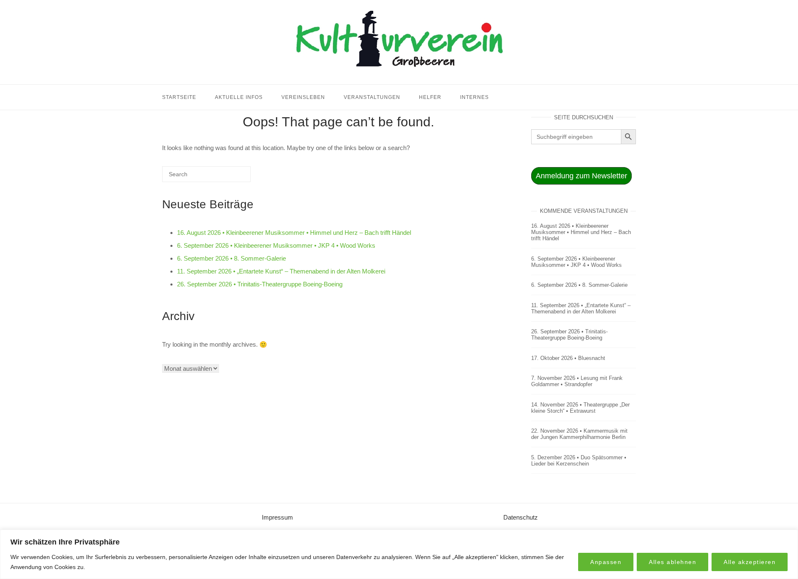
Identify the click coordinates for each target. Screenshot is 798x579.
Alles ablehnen (672, 562)
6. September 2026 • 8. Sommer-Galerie (231, 258)
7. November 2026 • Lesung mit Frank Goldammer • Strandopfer (577, 381)
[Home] (399, 74)
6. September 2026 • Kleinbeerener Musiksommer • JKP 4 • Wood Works (276, 245)
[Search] (232, 177)
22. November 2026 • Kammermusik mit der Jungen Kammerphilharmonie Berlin (579, 434)
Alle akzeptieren (750, 562)
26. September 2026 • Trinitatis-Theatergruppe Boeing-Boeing (259, 284)
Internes (474, 97)
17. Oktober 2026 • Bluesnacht (568, 358)
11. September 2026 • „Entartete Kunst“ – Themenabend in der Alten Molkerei (281, 271)
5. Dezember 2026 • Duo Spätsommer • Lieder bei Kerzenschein (578, 460)
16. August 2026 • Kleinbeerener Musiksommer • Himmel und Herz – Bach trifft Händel (294, 232)
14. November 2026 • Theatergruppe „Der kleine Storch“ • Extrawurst (580, 408)
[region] (399, 554)
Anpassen (605, 562)
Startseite (179, 97)
